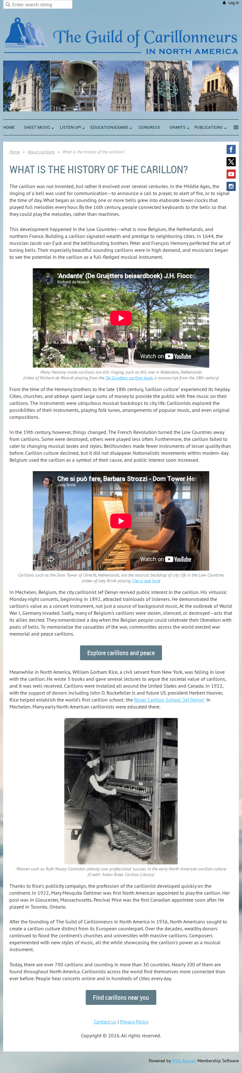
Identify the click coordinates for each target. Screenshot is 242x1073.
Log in (233, 2)
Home (14, 152)
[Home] (121, 57)
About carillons (41, 152)
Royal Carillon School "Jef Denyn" (169, 700)
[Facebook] (231, 149)
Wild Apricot (184, 1061)
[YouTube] (231, 174)
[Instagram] (231, 186)
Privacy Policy (134, 1021)
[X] (231, 161)
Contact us (105, 1021)
